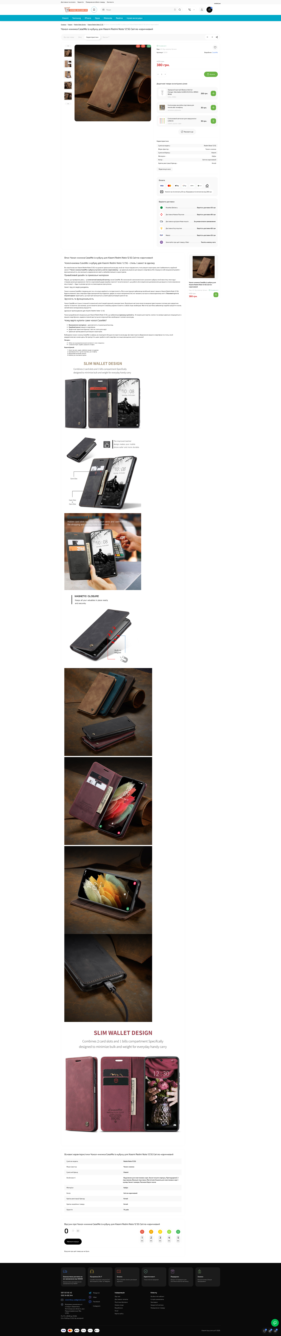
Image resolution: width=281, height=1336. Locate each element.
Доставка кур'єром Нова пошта (177, 221)
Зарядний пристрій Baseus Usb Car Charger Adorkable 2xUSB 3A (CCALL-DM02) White (183, 92)
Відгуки (106, 37)
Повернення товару (158, 1308)
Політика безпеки (121, 1302)
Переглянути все (165, 169)
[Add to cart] (213, 93)
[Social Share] (216, 37)
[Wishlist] (215, 47)
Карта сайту (119, 1313)
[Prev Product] (207, 37)
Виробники (119, 1308)
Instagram (96, 1306)
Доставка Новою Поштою (175, 214)
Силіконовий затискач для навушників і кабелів (182, 120)
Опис (80, 37)
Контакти (110, 2)
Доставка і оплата (121, 1299)
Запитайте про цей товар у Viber (177, 242)
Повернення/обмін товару (95, 2)
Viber (95, 1297)
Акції (116, 1311)
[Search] (175, 9)
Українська (217, 3)
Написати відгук (73, 1241)
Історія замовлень (157, 1299)
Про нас (117, 1296)
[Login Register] (202, 10)
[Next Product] (212, 37)
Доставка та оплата (68, 2)
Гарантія (80, 2)
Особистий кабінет (157, 1296)
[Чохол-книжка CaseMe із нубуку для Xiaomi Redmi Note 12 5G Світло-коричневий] (113, 83)
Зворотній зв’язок (157, 1305)
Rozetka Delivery (171, 207)
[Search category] (103, 9)
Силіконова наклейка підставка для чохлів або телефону (181, 106)
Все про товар (69, 37)
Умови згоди (119, 1305)
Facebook (96, 1301)
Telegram (96, 1293)
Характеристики (92, 37)
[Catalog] (94, 10)
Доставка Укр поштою (174, 228)
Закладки (154, 1302)
